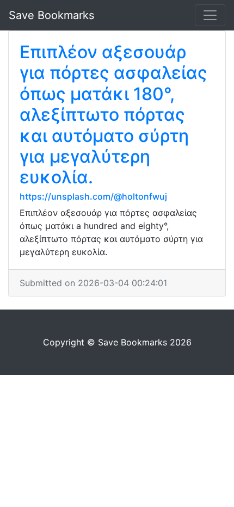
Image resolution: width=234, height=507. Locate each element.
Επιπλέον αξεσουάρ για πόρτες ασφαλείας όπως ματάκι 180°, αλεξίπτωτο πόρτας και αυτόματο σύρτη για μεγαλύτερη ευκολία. (113, 114)
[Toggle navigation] (210, 15)
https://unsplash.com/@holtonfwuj (93, 196)
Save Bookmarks (51, 15)
